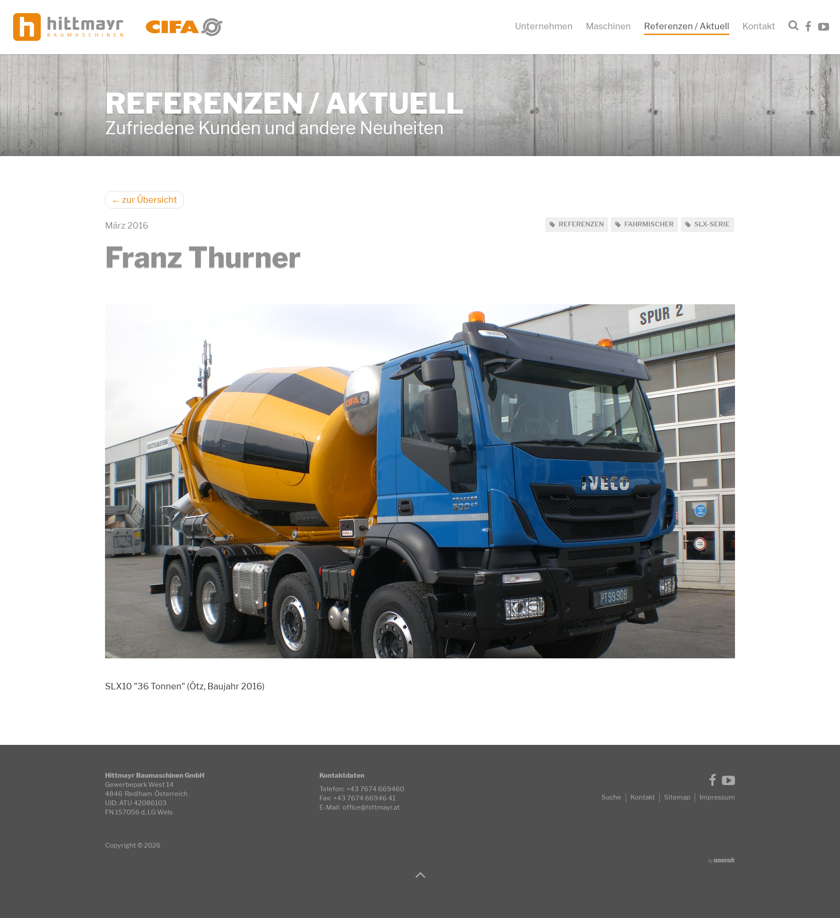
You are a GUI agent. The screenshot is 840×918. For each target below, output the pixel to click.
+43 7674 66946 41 (364, 798)
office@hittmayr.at (371, 807)
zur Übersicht (144, 200)
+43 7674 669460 (375, 789)
